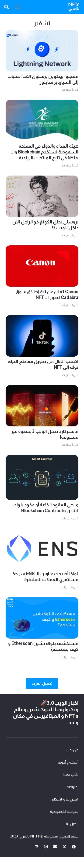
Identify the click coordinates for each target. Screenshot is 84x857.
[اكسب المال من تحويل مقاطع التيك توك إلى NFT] (42, 318)
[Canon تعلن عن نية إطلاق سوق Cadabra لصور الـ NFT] (42, 249)
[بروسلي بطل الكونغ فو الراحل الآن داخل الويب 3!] (42, 179)
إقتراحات (72, 787)
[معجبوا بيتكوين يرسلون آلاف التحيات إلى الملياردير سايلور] (42, 33)
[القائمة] (17, 7)
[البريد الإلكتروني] (55, 846)
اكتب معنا (70, 775)
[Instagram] (45, 846)
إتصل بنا (72, 824)
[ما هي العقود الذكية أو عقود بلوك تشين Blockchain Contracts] (42, 458)
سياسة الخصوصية (64, 812)
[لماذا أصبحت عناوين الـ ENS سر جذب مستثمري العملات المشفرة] (42, 532)
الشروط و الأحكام (65, 799)
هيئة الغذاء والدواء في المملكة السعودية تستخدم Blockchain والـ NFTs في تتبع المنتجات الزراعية (44, 152)
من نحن (72, 750)
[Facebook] (73, 846)
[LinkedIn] (36, 846)
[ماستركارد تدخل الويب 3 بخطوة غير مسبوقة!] (42, 388)
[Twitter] (64, 846)
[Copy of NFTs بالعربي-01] (73, 7)
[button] (6, 7)
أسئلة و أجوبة (68, 762)
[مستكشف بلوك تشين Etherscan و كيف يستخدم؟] (42, 600)
